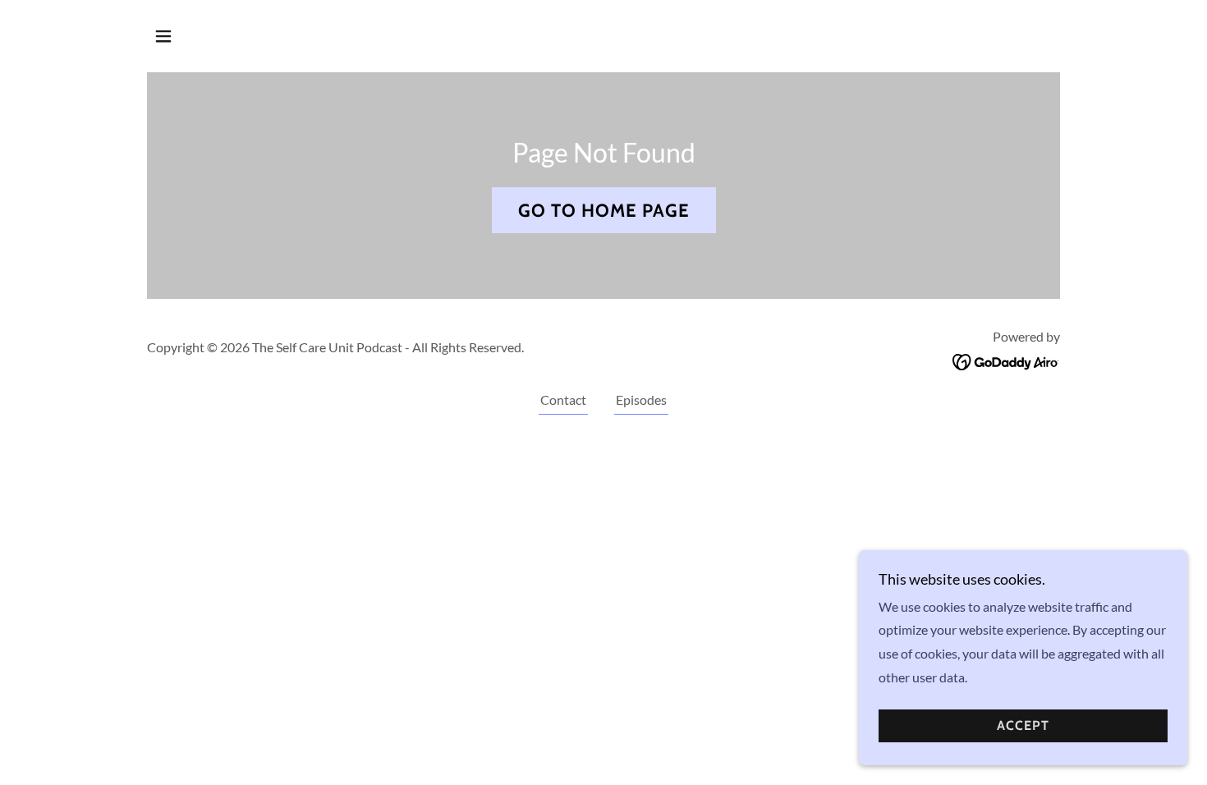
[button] (163, 36)
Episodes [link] (641, 399)
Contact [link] (563, 399)
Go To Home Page (604, 211)
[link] (1006, 360)
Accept (1023, 726)
